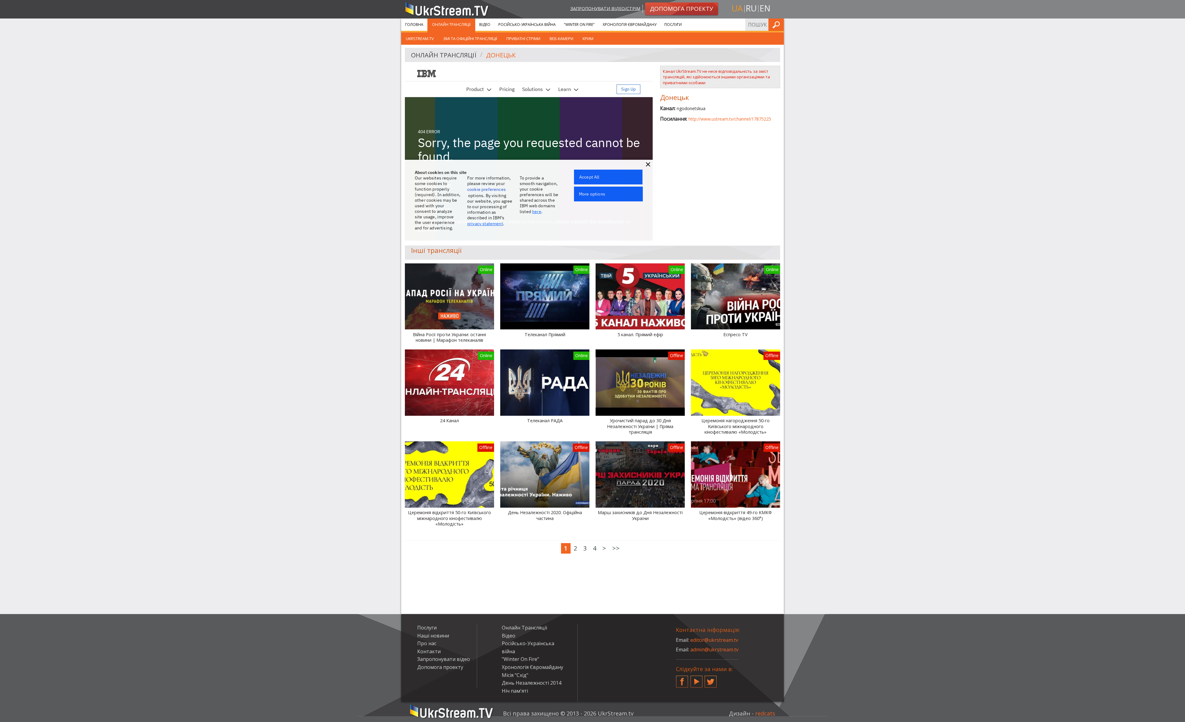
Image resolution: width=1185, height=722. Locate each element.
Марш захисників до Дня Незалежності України (640, 515)
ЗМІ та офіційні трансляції (470, 38)
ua (737, 8)
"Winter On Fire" (579, 24)
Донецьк (501, 55)
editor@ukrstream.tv (714, 640)
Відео (484, 24)
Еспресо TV (735, 334)
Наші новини (433, 635)
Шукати (777, 24)
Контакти (429, 651)
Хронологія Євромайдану (629, 24)
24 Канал (449, 420)
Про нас (426, 643)
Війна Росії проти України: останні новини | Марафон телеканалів (449, 337)
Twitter (711, 679)
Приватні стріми (523, 38)
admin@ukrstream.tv (714, 649)
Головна (414, 24)
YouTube (696, 679)
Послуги (673, 24)
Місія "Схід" (515, 675)
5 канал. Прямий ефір (640, 334)
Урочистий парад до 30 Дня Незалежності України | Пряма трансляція (640, 426)
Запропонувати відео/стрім (605, 8)
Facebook (682, 679)
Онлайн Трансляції (451, 24)
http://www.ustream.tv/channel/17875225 (729, 119)
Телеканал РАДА (545, 420)
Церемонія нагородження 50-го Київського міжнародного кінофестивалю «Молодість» (735, 426)
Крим (588, 38)
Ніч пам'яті (515, 690)
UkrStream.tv (420, 38)
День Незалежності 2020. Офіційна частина (545, 515)
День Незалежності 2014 (531, 682)
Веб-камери (561, 38)
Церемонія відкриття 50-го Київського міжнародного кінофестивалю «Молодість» (449, 518)
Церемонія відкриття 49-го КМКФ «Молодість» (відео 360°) (735, 515)
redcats (765, 713)
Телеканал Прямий (545, 334)
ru (751, 8)
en (765, 8)
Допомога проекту (440, 667)
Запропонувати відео (443, 659)
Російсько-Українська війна (527, 24)
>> (616, 548)
